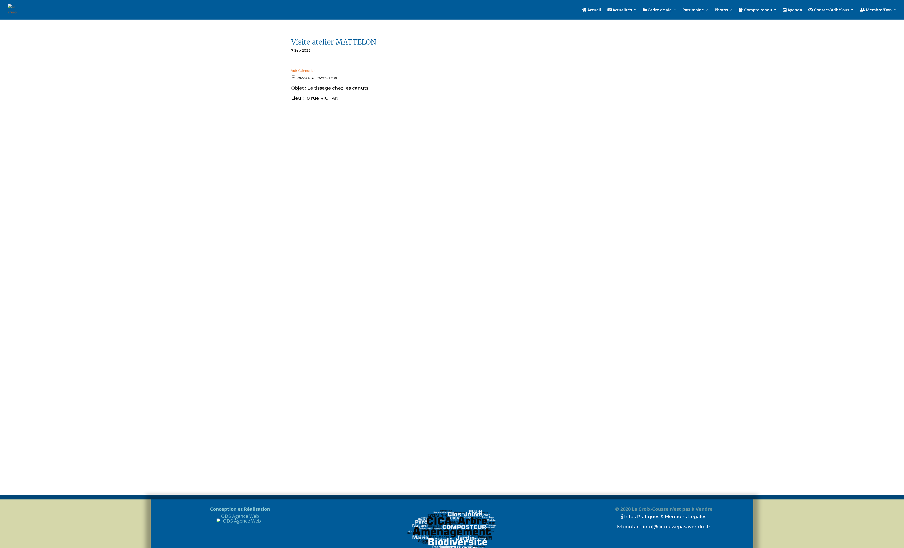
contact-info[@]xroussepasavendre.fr (666, 526)
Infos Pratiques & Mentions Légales (664, 516)
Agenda (794, 10)
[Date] (293, 77)
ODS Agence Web (240, 516)
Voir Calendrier (303, 70)
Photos (721, 10)
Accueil (593, 10)
